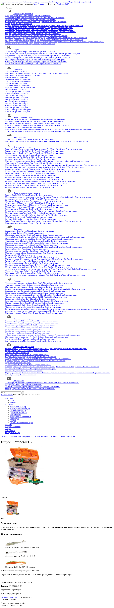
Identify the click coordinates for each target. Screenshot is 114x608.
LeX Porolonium (43, 265)
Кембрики (34, 181)
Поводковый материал (75, 165)
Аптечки (8, 353)
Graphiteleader (63, 289)
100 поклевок (22, 203)
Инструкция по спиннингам (20, 417)
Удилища (17, 281)
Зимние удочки (11, 299)
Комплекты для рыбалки (14, 75)
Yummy (65, 275)
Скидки (13, 421)
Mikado (8, 108)
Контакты (13, 403)
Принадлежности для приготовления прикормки (24, 197)
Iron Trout (36, 159)
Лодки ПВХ (10, 139)
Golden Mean (32, 36)
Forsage (8, 99)
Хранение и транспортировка (25, 319)
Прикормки (9, 201)
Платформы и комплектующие (17, 359)
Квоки (7, 24)
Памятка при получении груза (21, 423)
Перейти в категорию (42, 16)
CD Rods (44, 283)
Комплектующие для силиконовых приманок (22, 275)
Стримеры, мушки (12, 241)
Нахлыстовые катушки (14, 64)
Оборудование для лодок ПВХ (60, 141)
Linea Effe (9, 112)
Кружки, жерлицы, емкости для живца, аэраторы (24, 26)
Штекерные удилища (13, 313)
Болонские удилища (13, 301)
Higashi (8, 87)
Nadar (34, 273)
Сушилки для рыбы (12, 361)
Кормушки (9, 161)
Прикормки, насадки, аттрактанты (27, 193)
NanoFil (8, 127)
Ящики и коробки (12, 321)
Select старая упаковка (28, 259)
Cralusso (24, 20)
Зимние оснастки (11, 153)
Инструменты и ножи (13, 44)
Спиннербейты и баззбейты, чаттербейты (21, 237)
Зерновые (9, 219)
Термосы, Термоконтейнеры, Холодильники (65, 367)
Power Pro (22, 121)
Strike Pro (35, 123)
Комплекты (18, 69)
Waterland (31, 243)
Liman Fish (39, 18)
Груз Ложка (61, 149)
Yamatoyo (37, 121)
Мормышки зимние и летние (16, 239)
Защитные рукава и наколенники (80, 373)
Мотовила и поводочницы (15, 337)
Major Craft (53, 289)
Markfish (62, 197)
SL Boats (18, 139)
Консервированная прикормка (16, 223)
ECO (36, 173)
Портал (3, 2)
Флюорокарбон (11, 123)
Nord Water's (29, 245)
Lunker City (62, 259)
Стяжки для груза (12, 333)
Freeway (29, 153)
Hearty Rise (61, 247)
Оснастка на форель (12, 159)
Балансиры (9, 261)
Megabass (41, 36)
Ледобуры (9, 365)
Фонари (8, 389)
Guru (37, 20)
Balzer (49, 125)
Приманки (18, 229)
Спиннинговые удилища (14, 283)
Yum (28, 199)
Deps (42, 341)
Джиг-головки (10, 163)
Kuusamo (35, 261)
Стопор (42, 181)
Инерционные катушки (14, 56)
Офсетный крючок (19, 171)
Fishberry (16, 219)
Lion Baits (34, 30)
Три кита (51, 26)
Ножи (24, 44)
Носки (39, 373)
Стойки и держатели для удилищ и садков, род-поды (25, 38)
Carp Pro (70, 129)
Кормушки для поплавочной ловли (58, 161)
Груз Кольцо (51, 149)
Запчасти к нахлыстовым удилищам (35, 311)
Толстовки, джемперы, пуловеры (54, 373)
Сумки (7, 327)
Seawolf (65, 167)
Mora (15, 365)
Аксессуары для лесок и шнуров (17, 131)
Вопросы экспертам (12, 427)
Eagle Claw (45, 62)
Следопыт (29, 323)
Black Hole (35, 295)
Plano (39, 321)
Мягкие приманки (12, 259)
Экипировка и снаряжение (24, 347)
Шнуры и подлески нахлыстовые (18, 125)
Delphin (23, 157)
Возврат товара (15, 415)
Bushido (46, 22)
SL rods (77, 42)
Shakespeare (9, 79)
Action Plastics (52, 259)
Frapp (24, 249)
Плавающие (15, 221)
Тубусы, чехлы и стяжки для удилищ (19, 335)
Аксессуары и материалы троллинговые (20, 28)
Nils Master (28, 231)
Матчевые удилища (12, 287)
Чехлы (7, 339)
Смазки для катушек (13, 62)
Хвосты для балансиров (14, 271)
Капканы (28, 349)
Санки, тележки (11, 323)
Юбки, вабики (10, 233)
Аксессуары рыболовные (23, 14)
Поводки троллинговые (37, 165)
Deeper (59, 383)
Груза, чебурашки (12, 149)
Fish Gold (15, 34)
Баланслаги (9, 255)
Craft (23, 385)
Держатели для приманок (15, 179)
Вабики (20, 233)
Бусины (48, 181)
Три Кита (23, 36)
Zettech (38, 151)
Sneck (59, 167)
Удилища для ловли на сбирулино (18, 307)
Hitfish (33, 179)
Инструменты (32, 44)
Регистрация (42, 4)
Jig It (16, 255)
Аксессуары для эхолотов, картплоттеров (21, 383)
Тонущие (24, 221)
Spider (45, 235)
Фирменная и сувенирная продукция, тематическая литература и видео (32, 42)
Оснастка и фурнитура (22, 147)
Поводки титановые (20, 165)
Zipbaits (21, 257)
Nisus (40, 387)
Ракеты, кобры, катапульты (15, 215)
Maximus (83, 42)
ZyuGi (43, 163)
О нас (12, 401)
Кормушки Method (38, 161)
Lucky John (42, 73)
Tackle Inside (49, 2)
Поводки (8, 165)
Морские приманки (12, 253)
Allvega (48, 205)
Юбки (25, 233)
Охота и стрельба (11, 349)
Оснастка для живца (13, 187)
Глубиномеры (10, 20)
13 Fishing (9, 91)
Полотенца (9, 369)
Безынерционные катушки (15, 60)
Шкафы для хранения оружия (16, 331)
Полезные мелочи (12, 36)
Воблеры (8, 257)
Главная (4, 597)
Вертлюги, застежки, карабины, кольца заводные (24, 167)
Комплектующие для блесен (16, 243)
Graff (37, 357)
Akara (13, 24)
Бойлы (7, 221)
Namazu (27, 56)
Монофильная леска (13, 119)
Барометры (9, 363)
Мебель (16, 367)
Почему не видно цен (18, 411)
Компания (9, 399)
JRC (6, 95)
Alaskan (13, 351)
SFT (42, 199)
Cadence (8, 106)
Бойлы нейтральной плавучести (40, 221)
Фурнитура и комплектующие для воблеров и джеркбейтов (28, 269)
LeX (44, 271)
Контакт (41, 157)
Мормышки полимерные (14, 245)
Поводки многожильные (56, 165)
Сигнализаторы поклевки (15, 22)
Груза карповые (40, 149)
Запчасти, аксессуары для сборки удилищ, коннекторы (26, 309)
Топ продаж (14, 419)
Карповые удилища (12, 291)
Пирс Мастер (34, 34)
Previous (4, 498)
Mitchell (45, 60)
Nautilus (53, 30)
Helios (39, 271)
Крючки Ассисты (57, 171)
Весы (7, 16)
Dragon (41, 64)
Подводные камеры (12, 385)
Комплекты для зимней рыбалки (17, 73)
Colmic (38, 131)
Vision (45, 32)
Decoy (27, 179)
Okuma (21, 52)
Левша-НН (28, 267)
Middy (48, 38)
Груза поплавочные (26, 149)
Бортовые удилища (12, 305)
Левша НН (43, 153)
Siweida (24, 18)
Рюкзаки (8, 325)
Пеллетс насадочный (20, 207)
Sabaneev (58, 40)
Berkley (31, 16)
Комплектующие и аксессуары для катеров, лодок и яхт (26, 141)
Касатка (36, 323)
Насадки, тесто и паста (14, 213)
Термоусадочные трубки (14, 183)
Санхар (39, 239)
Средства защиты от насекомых (31, 367)
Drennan (42, 287)
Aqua (49, 243)
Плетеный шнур (11, 121)
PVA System (9, 217)
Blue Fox (20, 231)
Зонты (45, 367)
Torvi (29, 351)
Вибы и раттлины (12, 263)
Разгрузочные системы (14, 341)
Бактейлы (9, 249)
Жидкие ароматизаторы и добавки (18, 211)
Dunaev (26, 205)
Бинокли (8, 371)
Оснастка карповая (12, 177)
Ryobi (26, 52)
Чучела (22, 349)
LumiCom (34, 235)
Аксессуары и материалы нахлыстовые (20, 32)
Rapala (20, 16)
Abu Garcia (48, 54)
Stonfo (25, 16)
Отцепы (8, 34)
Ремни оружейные (39, 349)
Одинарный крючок (42, 171)
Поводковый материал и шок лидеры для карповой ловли (27, 129)
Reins (72, 42)
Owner (54, 167)
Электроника (19, 381)
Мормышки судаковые (13, 235)
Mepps (14, 231)
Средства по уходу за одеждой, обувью (20, 357)
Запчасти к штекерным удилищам (60, 309)
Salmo (60, 38)
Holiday (36, 325)
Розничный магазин (14, 2)
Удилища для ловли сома (14, 297)
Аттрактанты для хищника (15, 199)
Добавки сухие (11, 203)
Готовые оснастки (12, 151)
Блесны (8, 231)
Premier (8, 97)
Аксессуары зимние (12, 18)
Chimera (34, 157)
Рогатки (8, 195)
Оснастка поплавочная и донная (17, 181)
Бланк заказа (10, 431)
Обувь (7, 351)
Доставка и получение (18, 413)
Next (2, 519)
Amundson (9, 85)
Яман (45, 18)
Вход (35, 4)
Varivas (44, 121)
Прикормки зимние (22, 201)
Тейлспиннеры (11, 273)
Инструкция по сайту (18, 407)
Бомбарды (9, 173)
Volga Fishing (86, 2)
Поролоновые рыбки (13, 265)
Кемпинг (8, 367)
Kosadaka (13, 16)
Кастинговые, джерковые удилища (18, 289)
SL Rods (26, 2)
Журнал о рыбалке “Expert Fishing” (67, 2)
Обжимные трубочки (13, 169)
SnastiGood (17, 249)
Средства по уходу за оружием (58, 349)
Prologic (46, 30)
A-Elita (58, 26)
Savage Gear (51, 28)
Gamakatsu (33, 119)
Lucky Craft (23, 151)
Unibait (31, 203)
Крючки (8, 171)
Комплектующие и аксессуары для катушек (21, 54)
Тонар (45, 26)
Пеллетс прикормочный (37, 207)
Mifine (35, 187)
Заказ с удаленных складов (20, 409)
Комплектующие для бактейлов (17, 251)
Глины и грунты (11, 209)
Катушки (17, 50)
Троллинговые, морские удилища (18, 295)
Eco (37, 299)
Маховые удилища (12, 303)
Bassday (31, 151)
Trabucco (54, 38)
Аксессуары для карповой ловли (17, 30)
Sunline (20, 123)
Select (38, 179)
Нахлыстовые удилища (14, 293)
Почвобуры (9, 375)
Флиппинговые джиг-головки (16, 155)
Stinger (40, 22)
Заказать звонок (7, 395)
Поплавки (9, 175)
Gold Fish (15, 87)
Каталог (10, 597)
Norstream (25, 119)
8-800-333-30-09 (63, 4)
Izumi (32, 263)
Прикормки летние (37, 201)
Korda (35, 22)
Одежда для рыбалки (13, 373)
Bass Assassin (42, 259)
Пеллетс (8, 207)
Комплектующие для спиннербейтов (19, 247)
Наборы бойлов (58, 221)
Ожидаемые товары (12, 433)
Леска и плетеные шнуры (23, 117)
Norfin (19, 351)
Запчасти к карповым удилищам (86, 309)
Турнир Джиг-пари (36, 2)
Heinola (26, 365)
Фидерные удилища (12, 285)
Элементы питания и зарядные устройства (21, 387)
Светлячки (55, 181)
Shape (40, 235)
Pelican (36, 203)
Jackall (15, 257)
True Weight (46, 239)
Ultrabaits (42, 203)
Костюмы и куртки (29, 373)
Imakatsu (57, 237)
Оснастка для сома (12, 157)
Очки (7, 355)
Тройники (30, 171)
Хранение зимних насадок (15, 329)
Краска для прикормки (14, 205)
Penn (36, 52)
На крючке (47, 197)
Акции (8, 429)
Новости (8, 425)
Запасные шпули (11, 52)
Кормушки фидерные (22, 161)
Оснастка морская (12, 185)
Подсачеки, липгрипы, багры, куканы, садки (22, 40)
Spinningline (24, 34)
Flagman (31, 20)
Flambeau (28, 321)
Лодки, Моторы (20, 137)
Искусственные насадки (14, 267)
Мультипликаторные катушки (16, 58)
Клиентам (9, 405)
